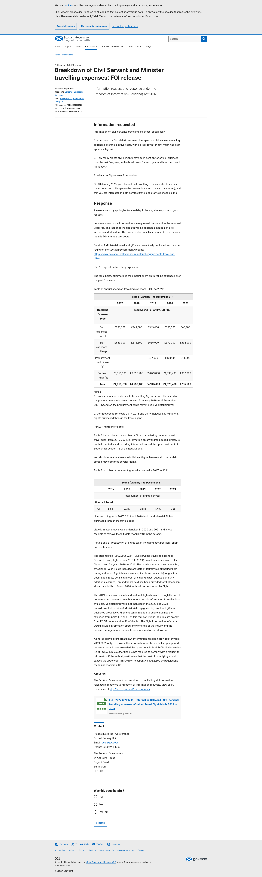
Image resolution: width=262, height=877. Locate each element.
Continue (100, 823)
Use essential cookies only (94, 26)
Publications (91, 46)
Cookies (92, 850)
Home (57, 55)
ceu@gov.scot (110, 742)
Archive (72, 850)
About (57, 46)
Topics (68, 46)
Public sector (78, 98)
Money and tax (66, 98)
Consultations (134, 46)
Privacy (141, 850)
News (78, 46)
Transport (59, 102)
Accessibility (60, 850)
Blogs (148, 46)
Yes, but (103, 812)
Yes (101, 796)
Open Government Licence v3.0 (101, 862)
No (101, 804)
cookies (68, 5)
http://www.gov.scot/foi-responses (130, 689)
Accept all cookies (66, 26)
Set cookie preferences (125, 26)
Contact (82, 850)
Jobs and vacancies (125, 850)
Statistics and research (112, 46)
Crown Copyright (106, 850)
